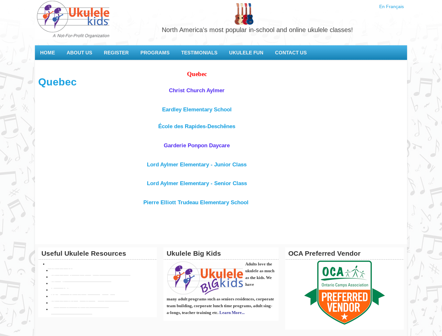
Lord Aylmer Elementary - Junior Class (197, 164)
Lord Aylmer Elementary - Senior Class (197, 183)
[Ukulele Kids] (73, 22)
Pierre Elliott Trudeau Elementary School (196, 202)
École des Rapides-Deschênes (196, 126)
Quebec (57, 82)
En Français (391, 6)
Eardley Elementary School (197, 109)
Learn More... (232, 312)
